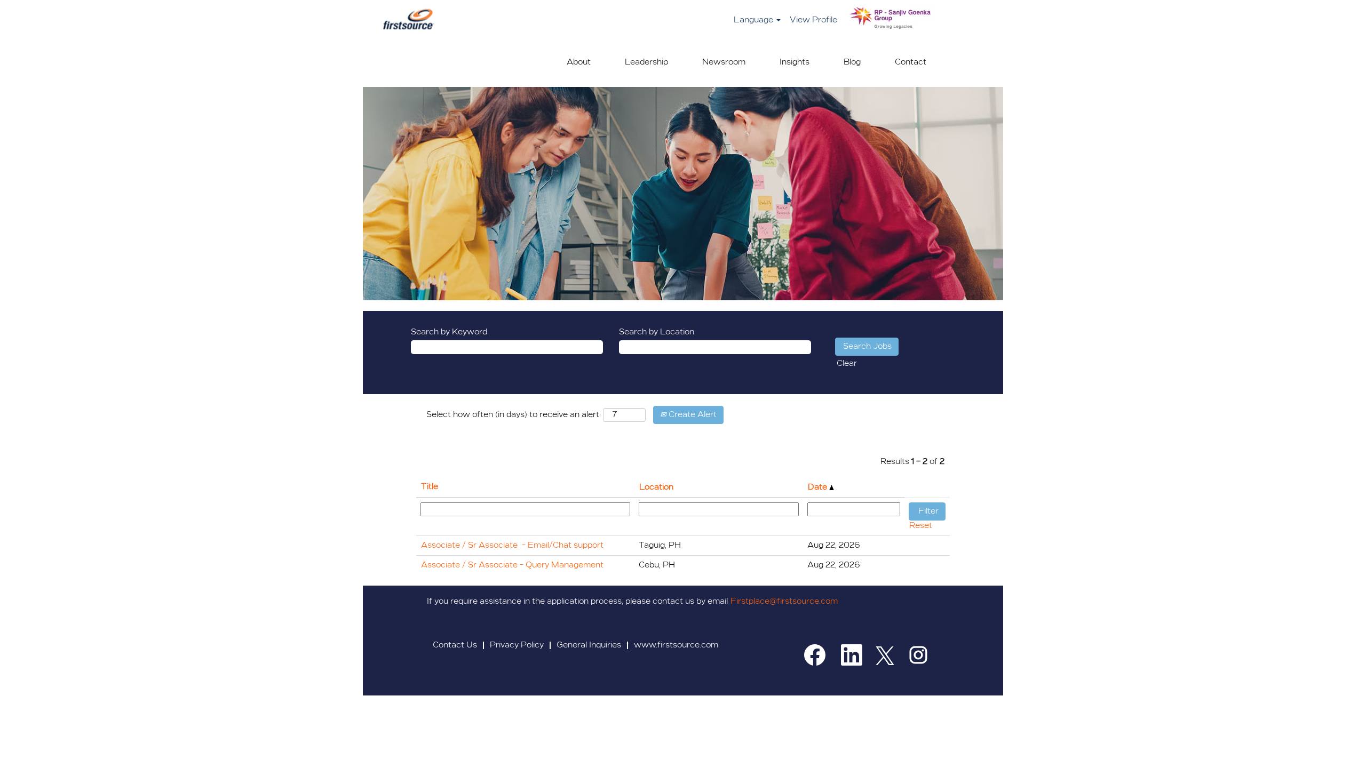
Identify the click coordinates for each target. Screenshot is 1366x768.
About (579, 62)
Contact (910, 62)
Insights (794, 62)
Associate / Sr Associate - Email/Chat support (512, 545)
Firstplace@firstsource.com (784, 601)
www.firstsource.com (676, 645)
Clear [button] (847, 363)
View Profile (813, 20)
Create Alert (691, 415)
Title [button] (429, 487)
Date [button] (818, 487)
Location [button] (656, 487)
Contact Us (455, 645)
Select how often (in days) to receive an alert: (513, 415)
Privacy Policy (517, 645)
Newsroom (723, 62)
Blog (852, 62)
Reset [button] (920, 526)
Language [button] (754, 20)
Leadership (646, 62)
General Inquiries (589, 645)
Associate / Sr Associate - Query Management (512, 565)
